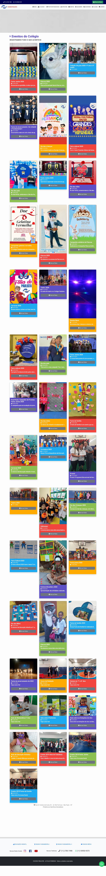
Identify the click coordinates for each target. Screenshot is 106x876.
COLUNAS (95, 7)
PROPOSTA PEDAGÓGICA (53, 7)
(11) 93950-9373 (83, 851)
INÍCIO (35, 7)
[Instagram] (24, 851)
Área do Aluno (98, 2)
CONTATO (102, 7)
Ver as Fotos (24, 89)
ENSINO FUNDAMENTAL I (42, 844)
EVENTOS (72, 7)
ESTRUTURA (64, 7)
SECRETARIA (88, 7)
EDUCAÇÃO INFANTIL (20, 844)
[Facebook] (30, 851)
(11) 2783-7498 (66, 851)
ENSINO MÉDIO (86, 844)
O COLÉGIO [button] (42, 7)
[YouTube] (36, 851)
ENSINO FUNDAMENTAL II (64, 844)
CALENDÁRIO (79, 7)
